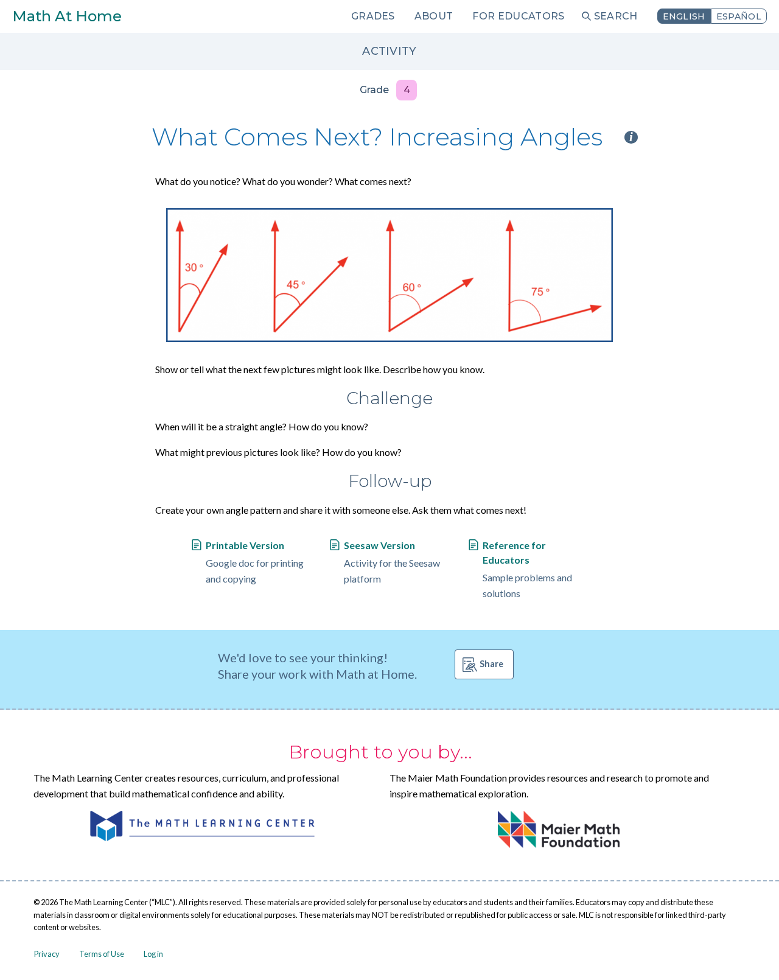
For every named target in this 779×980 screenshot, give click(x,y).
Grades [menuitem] (373, 16)
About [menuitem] (433, 16)
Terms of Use (101, 954)
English (684, 16)
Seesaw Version (379, 545)
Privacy (47, 954)
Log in (153, 954)
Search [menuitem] (616, 16)
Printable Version (245, 545)
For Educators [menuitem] (518, 16)
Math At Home (67, 16)
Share (491, 664)
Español (738, 16)
